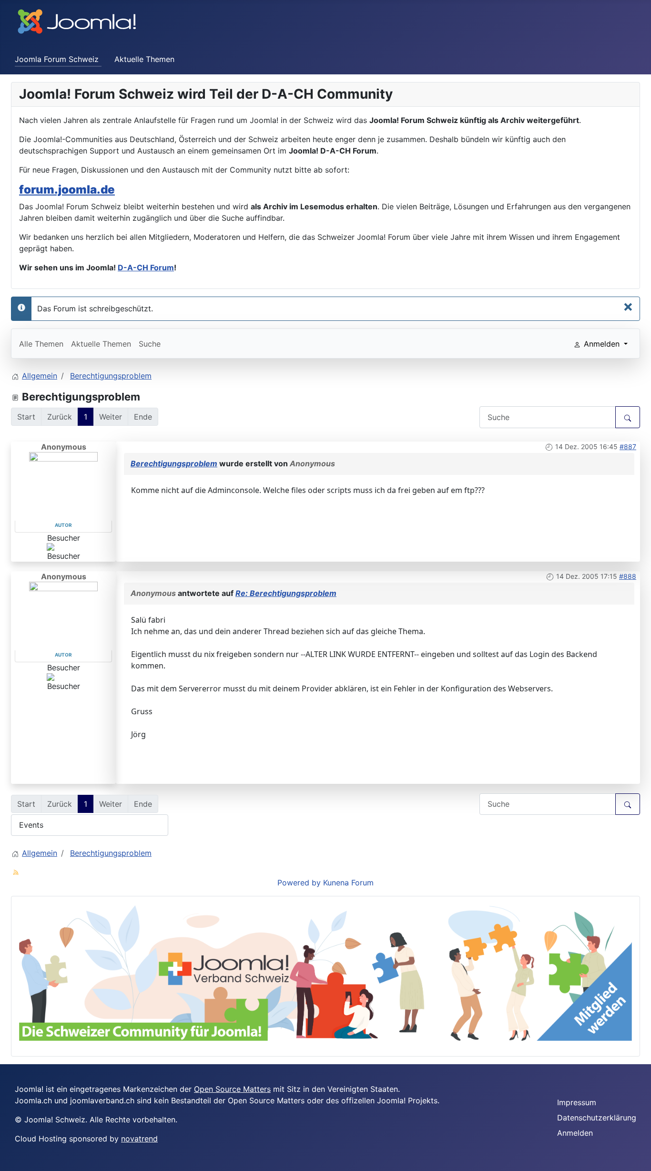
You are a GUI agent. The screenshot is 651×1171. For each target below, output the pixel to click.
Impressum (576, 1102)
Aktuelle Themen (144, 59)
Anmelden (575, 1133)
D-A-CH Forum (146, 267)
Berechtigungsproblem (174, 463)
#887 (628, 446)
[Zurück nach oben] (639, 1159)
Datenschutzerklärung (596, 1117)
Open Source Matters (232, 1089)
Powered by (299, 882)
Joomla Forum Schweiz (57, 59)
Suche (150, 344)
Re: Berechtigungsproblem (285, 593)
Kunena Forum (348, 882)
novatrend (139, 1138)
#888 (627, 576)
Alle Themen (41, 344)
